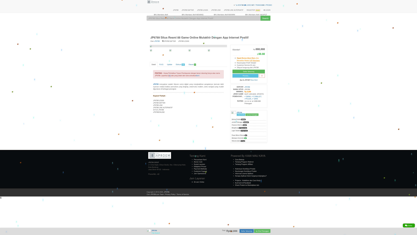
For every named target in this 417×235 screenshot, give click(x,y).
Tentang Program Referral (244, 162)
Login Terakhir (239, 131)
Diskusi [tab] (180, 64)
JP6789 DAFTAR (188, 10)
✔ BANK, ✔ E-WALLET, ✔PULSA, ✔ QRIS (253, 97)
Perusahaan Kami (200, 159)
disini (197, 75)
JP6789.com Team (157, 194)
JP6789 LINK (216, 10)
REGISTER (253, 10)
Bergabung (239, 128)
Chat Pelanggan (253, 115)
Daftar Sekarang (248, 71)
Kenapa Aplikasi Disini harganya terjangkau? (251, 176)
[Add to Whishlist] (262, 76)
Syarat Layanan (199, 164)
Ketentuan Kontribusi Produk (245, 169)
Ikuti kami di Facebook (243, 183)
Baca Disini (254, 80)
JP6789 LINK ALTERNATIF (233, 10)
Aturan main (198, 162)
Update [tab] (169, 64)
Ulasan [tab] (192, 64)
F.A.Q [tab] (161, 64)
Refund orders (238, 141)
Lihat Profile (240, 115)
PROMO (268, 5)
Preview (245, 76)
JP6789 (175, 10)
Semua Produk (238, 119)
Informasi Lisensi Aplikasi (244, 173)
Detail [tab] (154, 64)
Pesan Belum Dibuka (239, 135)
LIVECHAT (250, 5)
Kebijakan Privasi (200, 166)
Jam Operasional (200, 173)
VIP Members (255, 60)
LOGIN (267, 10)
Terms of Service (183, 194)
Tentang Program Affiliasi (244, 164)
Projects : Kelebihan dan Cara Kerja (247, 180)
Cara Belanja (239, 159)
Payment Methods (200, 169)
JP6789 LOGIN (202, 10)
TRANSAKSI (260, 5)
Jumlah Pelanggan (240, 122)
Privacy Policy (170, 194)
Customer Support (200, 171)
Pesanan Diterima (239, 125)
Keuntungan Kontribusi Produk (246, 171)
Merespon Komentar (239, 138)
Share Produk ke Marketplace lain (247, 185)
